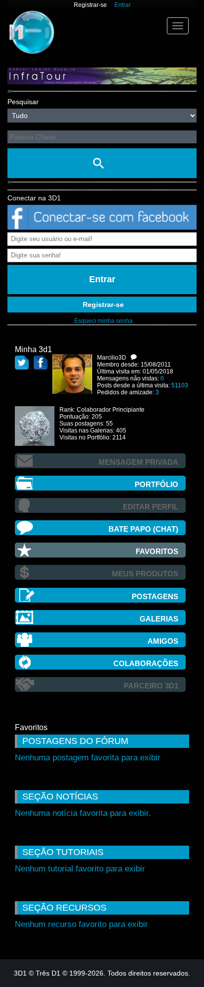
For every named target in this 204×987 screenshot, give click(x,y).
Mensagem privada (138, 462)
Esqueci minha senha (103, 320)
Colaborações (145, 663)
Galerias (159, 619)
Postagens (155, 596)
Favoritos (157, 551)
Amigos (163, 641)
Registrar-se (90, 4)
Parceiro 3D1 (151, 685)
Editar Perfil (150, 506)
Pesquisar (23, 102)
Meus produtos (145, 573)
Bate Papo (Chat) (143, 529)
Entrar (122, 4)
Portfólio (156, 484)
